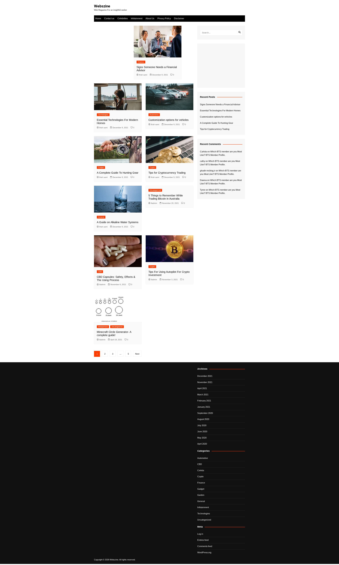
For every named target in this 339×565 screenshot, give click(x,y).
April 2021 (202, 388)
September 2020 (205, 413)
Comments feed (204, 546)
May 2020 (202, 438)
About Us (150, 18)
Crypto (152, 167)
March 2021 (202, 394)
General (101, 217)
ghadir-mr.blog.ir (207, 171)
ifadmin (154, 203)
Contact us (109, 18)
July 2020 (201, 425)
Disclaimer (179, 18)
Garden (200, 495)
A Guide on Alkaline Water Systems (117, 222)
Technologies (103, 115)
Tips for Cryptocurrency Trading (167, 172)
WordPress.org (204, 552)
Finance (141, 62)
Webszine (102, 6)
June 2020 (202, 431)
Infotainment (136, 18)
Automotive (154, 115)
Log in (200, 534)
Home (98, 18)
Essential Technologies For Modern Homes (220, 110)
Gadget (101, 167)
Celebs (200, 470)
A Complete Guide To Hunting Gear (117, 172)
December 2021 (204, 376)
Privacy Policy (164, 18)
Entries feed (203, 540)
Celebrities (122, 18)
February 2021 (204, 401)
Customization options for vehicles (168, 119)
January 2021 (203, 407)
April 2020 (202, 444)
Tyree (202, 190)
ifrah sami (143, 75)
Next (137, 354)
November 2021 (204, 382)
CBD (100, 272)
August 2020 (203, 419)
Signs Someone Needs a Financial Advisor (220, 104)
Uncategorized (155, 190)
